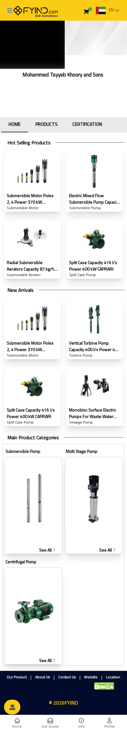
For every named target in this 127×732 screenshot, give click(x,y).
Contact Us (67, 677)
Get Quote (50, 726)
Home (17, 726)
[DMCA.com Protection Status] (104, 685)
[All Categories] (10, 10)
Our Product (17, 677)
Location (113, 677)
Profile (109, 726)
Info (81, 726)
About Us (42, 677)
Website (91, 677)
